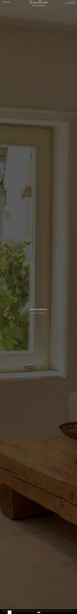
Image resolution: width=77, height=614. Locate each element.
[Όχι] (75, 611)
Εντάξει (38, 612)
